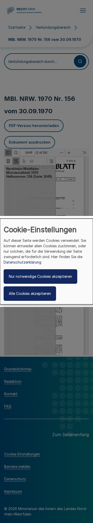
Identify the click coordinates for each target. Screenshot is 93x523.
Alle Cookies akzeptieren (30, 293)
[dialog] (46, 261)
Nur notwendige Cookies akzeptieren (40, 276)
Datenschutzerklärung (22, 262)
